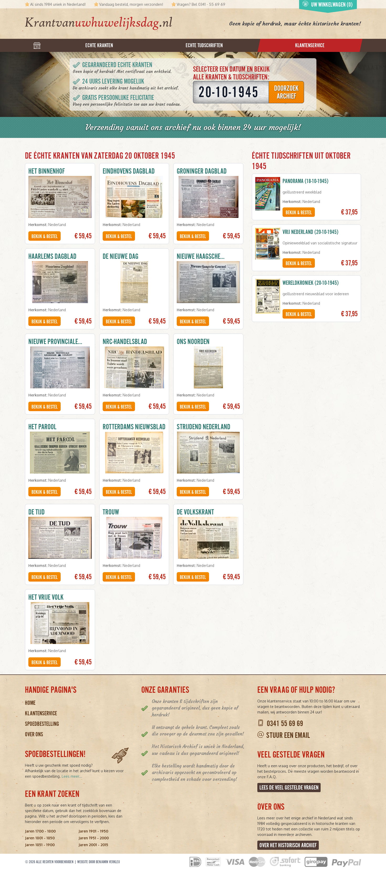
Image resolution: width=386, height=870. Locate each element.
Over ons (34, 734)
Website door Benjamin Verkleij (98, 862)
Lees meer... (72, 776)
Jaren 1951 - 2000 (94, 838)
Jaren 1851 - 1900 (40, 844)
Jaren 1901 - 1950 (93, 831)
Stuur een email (288, 735)
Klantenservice (41, 713)
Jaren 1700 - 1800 (40, 831)
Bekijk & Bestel (45, 236)
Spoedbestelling (42, 723)
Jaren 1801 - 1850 (40, 838)
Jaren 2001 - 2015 (93, 844)
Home (30, 702)
